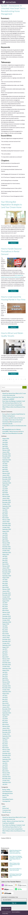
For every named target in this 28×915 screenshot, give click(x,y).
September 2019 (6, 599)
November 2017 (6, 641)
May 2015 (5, 699)
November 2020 (6, 572)
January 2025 (5, 475)
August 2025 (5, 461)
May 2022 (5, 537)
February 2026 (6, 450)
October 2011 (6, 780)
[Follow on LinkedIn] (12, 844)
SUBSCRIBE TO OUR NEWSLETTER (9, 897)
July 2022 (4, 533)
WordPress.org (6, 812)
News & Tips (5, 795)
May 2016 (5, 676)
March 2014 (5, 724)
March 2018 (5, 633)
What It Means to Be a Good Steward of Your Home (14, 864)
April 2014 (5, 722)
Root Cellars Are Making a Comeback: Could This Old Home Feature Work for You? (15, 858)
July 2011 (4, 784)
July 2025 (4, 463)
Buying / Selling (6, 789)
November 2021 (6, 548)
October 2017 (6, 643)
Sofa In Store (5, 418)
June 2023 (5, 512)
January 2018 (5, 637)
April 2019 (5, 608)
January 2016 (5, 684)
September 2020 (6, 575)
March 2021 (5, 564)
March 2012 (5, 771)
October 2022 (6, 527)
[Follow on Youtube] (16, 844)
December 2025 (6, 454)
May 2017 (5, 653)
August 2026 (5, 438)
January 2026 (5, 452)
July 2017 (4, 649)
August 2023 (5, 508)
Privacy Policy (5, 913)
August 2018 (5, 624)
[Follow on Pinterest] (15, 840)
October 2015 (6, 689)
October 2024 (6, 481)
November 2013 (6, 732)
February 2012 (6, 772)
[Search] (24, 387)
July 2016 (4, 672)
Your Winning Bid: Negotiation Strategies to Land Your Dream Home (11, 204)
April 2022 (5, 539)
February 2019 (6, 612)
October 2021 (6, 550)
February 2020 (6, 589)
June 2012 (5, 765)
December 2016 (6, 662)
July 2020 (4, 579)
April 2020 (5, 585)
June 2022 (5, 535)
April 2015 (5, 701)
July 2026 (4, 440)
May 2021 (5, 560)
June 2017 (5, 651)
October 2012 (6, 757)
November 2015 (6, 687)
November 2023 (6, 502)
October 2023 (6, 504)
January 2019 (5, 614)
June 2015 (5, 697)
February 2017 (6, 658)
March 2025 (5, 471)
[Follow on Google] (14, 844)
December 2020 (6, 570)
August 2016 (5, 670)
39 (25, 379)
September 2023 (6, 506)
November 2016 (6, 664)
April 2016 (5, 678)
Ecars (3, 414)
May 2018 (5, 630)
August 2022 (5, 531)
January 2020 (5, 591)
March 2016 (5, 680)
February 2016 (6, 682)
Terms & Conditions (16, 912)
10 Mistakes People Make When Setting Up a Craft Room (15, 875)
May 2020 (5, 583)
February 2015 (6, 705)
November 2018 (6, 618)
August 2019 (5, 601)
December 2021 (6, 546)
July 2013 (4, 740)
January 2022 (5, 545)
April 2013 (5, 745)
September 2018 (6, 622)
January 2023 (5, 521)
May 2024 (5, 490)
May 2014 (5, 720)
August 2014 (5, 715)
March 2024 (5, 494)
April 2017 (5, 655)
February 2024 (6, 496)
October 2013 (6, 734)
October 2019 (6, 597)
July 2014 (4, 717)
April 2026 (5, 446)
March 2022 (5, 541)
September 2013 (6, 736)
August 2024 (5, 485)
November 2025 (6, 456)
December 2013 (6, 730)
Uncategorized (6, 801)
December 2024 (6, 477)
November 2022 (6, 525)
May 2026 (5, 444)
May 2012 (5, 767)
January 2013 (5, 751)
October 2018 (6, 620)
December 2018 (6, 616)
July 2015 (4, 695)
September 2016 (6, 668)
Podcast (4, 797)
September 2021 (6, 552)
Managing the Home (7, 793)
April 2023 (5, 516)
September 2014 (6, 713)
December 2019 (6, 593)
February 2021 (6, 566)
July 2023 (4, 510)
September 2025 (6, 460)
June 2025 (5, 465)
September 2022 (6, 529)
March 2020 (5, 587)
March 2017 (5, 657)
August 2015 (5, 693)
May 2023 (5, 514)
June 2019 (5, 604)
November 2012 (6, 755)
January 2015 (5, 707)
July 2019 (4, 602)
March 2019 (5, 610)
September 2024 (6, 483)
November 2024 (6, 479)
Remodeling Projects (7, 799)
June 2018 (5, 628)
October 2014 (6, 711)
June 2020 (5, 581)
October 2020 (6, 573)
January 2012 (5, 774)
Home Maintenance (7, 791)
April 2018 (5, 631)
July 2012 (4, 763)
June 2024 (5, 488)
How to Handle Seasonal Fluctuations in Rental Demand (11, 251)
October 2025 (6, 458)
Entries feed (5, 808)
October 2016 (6, 666)
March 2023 (5, 517)
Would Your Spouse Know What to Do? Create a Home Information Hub (15, 852)
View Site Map (5, 908)
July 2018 (4, 626)
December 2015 (6, 686)
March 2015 (5, 703)
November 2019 (6, 595)
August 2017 (5, 647)
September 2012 (6, 759)
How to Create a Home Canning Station (12, 405)
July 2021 (4, 556)
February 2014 (6, 726)
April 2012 (5, 769)
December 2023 (6, 500)
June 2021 (5, 558)
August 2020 (5, 577)
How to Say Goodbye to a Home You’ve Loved (15, 869)
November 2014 (6, 709)
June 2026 (5, 442)
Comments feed (6, 810)
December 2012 (6, 753)
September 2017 (6, 645)
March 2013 (5, 747)
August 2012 (5, 761)
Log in (3, 806)
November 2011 (6, 778)
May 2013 (5, 744)
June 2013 (5, 742)
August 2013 (5, 738)
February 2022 (6, 543)
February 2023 (6, 519)
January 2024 (5, 498)
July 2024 (4, 487)
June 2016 (5, 674)
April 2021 (5, 562)
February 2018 (6, 635)
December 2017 (6, 639)
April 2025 (5, 469)
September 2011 (6, 782)
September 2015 (6, 691)
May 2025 (5, 467)
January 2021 (5, 568)
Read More (13, 242)
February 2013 (6, 749)
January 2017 (5, 660)
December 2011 (6, 776)
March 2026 (5, 448)
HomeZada (5, 421)
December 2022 (6, 523)
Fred (3, 425)
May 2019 (5, 606)
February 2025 (6, 473)
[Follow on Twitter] (13, 840)
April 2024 (5, 492)
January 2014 (5, 728)
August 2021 (5, 554)
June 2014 (5, 718)
